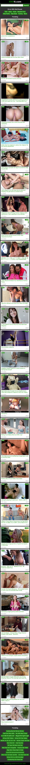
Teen (6, 11)
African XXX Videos (8, 738)
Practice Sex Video (22, 747)
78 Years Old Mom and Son (15, 745)
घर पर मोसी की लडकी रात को (7, 736)
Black (25, 13)
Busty (10, 11)
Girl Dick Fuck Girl (23, 754)
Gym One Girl (10, 743)
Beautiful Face (21, 11)
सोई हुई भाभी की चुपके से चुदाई (22, 736)
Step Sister (14, 13)
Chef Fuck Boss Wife (8, 733)
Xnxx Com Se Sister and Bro (9, 754)
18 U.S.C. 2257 (21, 763)
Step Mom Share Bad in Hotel (15, 750)
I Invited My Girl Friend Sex (15, 759)
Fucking (20, 13)
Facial (14, 11)
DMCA (14, 763)
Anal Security (19, 743)
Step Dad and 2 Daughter (9, 747)
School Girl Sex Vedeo (21, 738)
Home (6, 763)
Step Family (6, 13)
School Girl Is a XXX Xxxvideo (15, 757)
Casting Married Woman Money (15, 731)
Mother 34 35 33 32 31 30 (8, 740)
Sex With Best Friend (21, 733)
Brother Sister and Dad (23, 740)
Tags (10, 763)
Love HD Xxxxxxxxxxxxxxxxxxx (15, 752)
